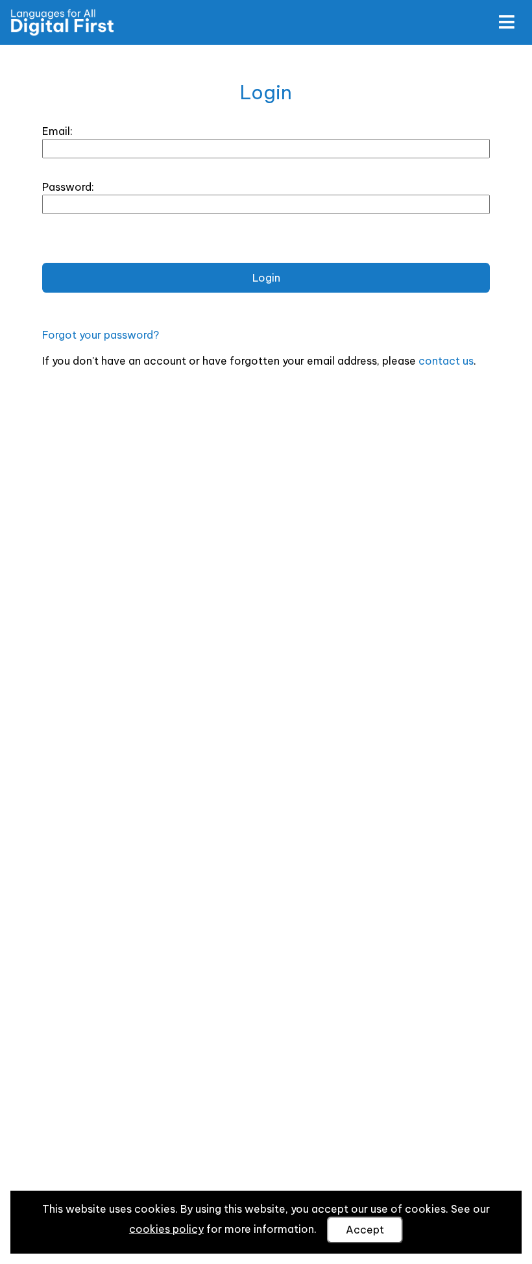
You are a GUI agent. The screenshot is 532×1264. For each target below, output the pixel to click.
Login (266, 277)
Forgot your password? (100, 334)
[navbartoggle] (506, 22)
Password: (68, 186)
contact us (446, 360)
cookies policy (166, 1228)
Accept (365, 1229)
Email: (57, 131)
